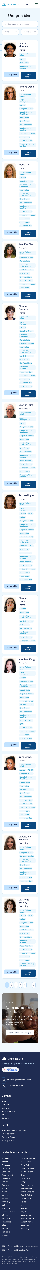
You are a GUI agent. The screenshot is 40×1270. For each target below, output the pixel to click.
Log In (29, 4)
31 (34, 985)
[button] (36, 4)
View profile (12, 74)
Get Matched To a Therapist (20, 1033)
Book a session (28, 75)
